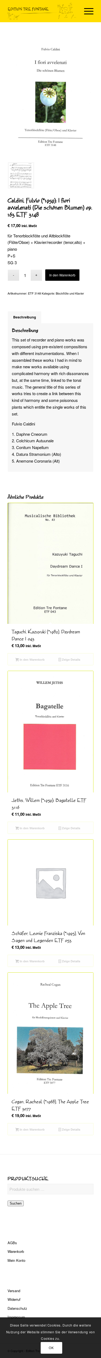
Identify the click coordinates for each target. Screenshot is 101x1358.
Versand (14, 1290)
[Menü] (86, 11)
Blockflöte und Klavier (70, 293)
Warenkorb (16, 1251)
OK (51, 1347)
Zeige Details (70, 659)
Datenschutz (17, 1308)
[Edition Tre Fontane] (42, 11)
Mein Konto (16, 1260)
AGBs (12, 1242)
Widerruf (14, 1299)
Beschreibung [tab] (24, 317)
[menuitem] (86, 11)
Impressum (16, 1317)
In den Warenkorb (62, 275)
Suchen (16, 1203)
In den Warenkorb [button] (32, 659)
